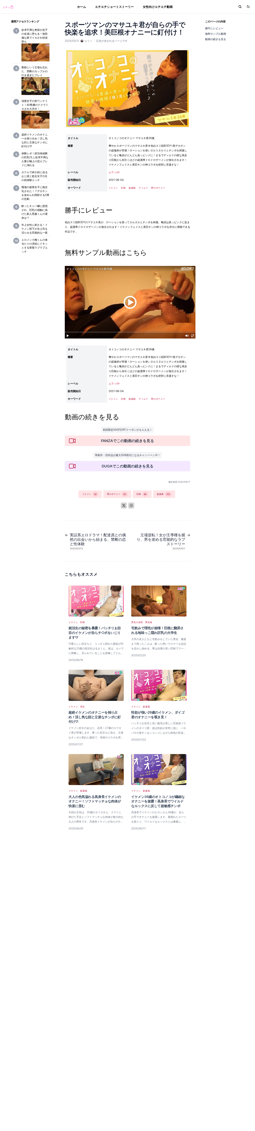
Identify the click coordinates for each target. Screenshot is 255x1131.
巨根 (141, 494)
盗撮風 (163, 494)
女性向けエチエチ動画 (158, 7)
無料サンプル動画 (215, 33)
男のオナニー (116, 494)
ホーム (81, 7)
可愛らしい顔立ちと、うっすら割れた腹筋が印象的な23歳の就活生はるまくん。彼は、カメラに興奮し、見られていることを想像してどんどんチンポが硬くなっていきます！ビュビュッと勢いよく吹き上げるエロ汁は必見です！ (96, 653)
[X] (124, 505)
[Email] (131, 505)
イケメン (89, 494)
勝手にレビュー (214, 28)
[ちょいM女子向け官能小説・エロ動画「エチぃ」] (7, 6)
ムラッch (114, 172)
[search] (240, 6)
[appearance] (248, 6)
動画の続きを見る (215, 39)
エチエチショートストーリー (114, 7)
